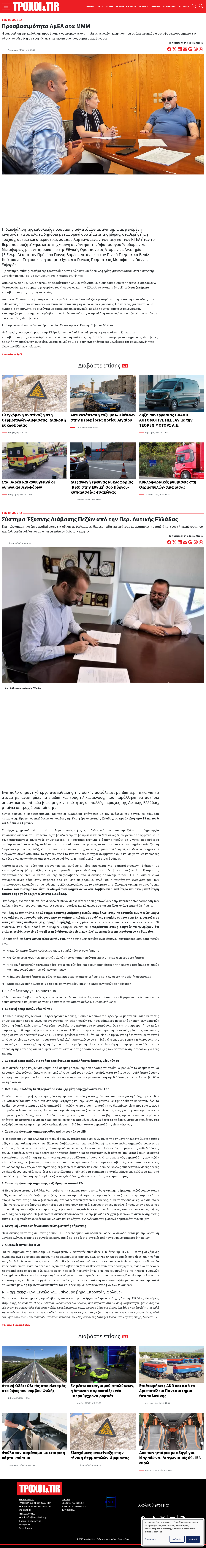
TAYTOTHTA (68, 1510)
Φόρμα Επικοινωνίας (30, 1521)
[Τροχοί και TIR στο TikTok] (153, 1519)
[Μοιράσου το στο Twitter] (174, 49)
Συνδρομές (24, 1524)
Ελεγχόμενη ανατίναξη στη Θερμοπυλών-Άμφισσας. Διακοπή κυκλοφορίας (34, 420)
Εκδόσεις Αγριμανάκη (73, 1503)
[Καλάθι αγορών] (194, 6)
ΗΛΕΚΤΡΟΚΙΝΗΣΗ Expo (74, 1506)
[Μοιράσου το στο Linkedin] (180, 49)
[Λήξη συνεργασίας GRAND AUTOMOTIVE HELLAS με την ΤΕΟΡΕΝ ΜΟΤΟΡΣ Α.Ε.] (171, 394)
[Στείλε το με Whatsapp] (201, 49)
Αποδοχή (193, 1539)
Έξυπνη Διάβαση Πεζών (17, 1325)
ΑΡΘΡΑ (90, 6)
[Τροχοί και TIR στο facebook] (143, 1519)
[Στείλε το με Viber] (196, 49)
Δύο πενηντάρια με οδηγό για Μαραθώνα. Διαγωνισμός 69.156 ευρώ (170, 1458)
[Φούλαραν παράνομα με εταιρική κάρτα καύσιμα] (34, 1431)
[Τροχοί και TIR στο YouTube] (172, 1519)
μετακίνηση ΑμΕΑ (13, 354)
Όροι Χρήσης (25, 1528)
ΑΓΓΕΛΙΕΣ (184, 6)
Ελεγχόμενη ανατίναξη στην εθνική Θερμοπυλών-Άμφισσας (99, 1455)
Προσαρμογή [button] (151, 1539)
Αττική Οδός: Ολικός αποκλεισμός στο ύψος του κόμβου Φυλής (34, 1388)
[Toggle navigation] (6, 6)
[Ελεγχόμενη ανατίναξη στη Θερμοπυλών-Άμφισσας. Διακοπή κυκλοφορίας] (34, 394)
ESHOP (109, 6)
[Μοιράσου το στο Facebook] (169, 49)
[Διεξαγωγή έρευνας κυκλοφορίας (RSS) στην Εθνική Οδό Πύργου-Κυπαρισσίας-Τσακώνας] (102, 461)
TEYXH (99, 6)
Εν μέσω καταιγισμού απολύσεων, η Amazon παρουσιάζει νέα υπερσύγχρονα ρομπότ (102, 1391)
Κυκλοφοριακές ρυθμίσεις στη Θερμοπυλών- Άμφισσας (167, 484)
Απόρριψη (177, 1539)
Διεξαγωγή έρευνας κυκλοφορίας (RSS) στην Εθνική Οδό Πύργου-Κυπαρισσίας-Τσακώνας (101, 487)
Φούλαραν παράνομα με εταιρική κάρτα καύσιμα (33, 1455)
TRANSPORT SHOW (126, 6)
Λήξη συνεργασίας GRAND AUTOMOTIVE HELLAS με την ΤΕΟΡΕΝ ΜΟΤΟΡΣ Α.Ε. (166, 420)
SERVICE (143, 6)
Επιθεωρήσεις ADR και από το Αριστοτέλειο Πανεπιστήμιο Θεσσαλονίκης (167, 1391)
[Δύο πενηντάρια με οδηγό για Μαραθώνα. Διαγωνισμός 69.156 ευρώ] (171, 1431)
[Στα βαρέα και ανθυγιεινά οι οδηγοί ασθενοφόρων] (34, 461)
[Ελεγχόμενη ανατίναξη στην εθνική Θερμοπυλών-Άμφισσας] (102, 1431)
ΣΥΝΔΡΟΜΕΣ (170, 6)
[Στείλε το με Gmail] (190, 49)
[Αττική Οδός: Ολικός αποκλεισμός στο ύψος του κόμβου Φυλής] (34, 1364)
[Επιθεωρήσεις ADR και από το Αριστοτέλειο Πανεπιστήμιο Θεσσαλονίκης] (171, 1364)
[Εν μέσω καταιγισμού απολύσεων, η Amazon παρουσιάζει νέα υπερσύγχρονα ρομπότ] (102, 1364)
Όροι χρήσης (123, 1539)
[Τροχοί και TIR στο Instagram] (182, 1519)
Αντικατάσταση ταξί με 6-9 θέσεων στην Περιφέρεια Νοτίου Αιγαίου (102, 417)
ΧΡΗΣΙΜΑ (155, 6)
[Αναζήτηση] (201, 6)
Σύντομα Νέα (12, 20)
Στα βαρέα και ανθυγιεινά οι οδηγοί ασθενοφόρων (28, 484)
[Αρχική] (37, 6)
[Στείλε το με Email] (185, 49)
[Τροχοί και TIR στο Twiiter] (163, 1519)
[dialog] (173, 1532)
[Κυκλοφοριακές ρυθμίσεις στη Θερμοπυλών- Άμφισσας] (171, 461)
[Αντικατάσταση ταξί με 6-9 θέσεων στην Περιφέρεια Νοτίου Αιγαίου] (102, 394)
